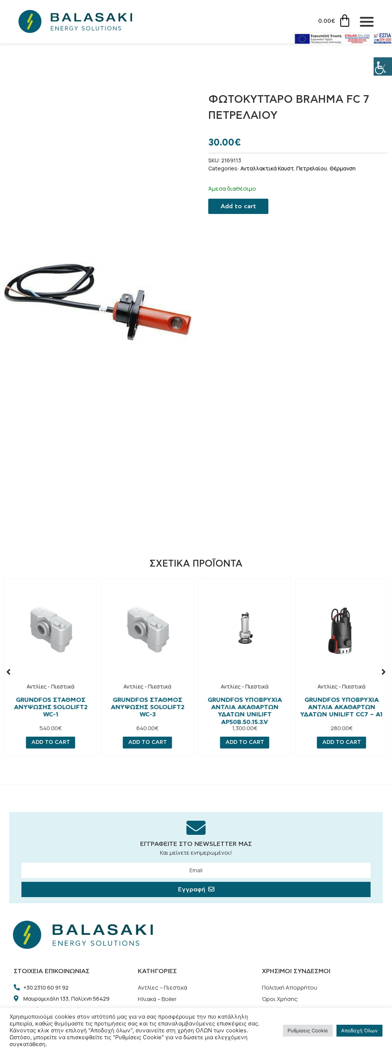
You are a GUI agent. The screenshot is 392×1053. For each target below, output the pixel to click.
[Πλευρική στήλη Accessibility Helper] (383, 66)
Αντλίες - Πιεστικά (50, 686)
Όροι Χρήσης (280, 999)
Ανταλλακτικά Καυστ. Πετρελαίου (283, 168)
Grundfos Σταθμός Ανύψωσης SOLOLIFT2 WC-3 (147, 707)
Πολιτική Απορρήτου (289, 987)
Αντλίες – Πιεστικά (162, 987)
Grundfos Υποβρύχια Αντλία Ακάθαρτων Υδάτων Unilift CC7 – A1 (342, 707)
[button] (8, 671)
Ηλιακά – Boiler (157, 999)
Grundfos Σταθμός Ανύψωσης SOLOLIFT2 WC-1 (50, 707)
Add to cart (238, 206)
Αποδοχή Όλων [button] (359, 1030)
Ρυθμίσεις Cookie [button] (307, 1030)
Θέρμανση (343, 168)
